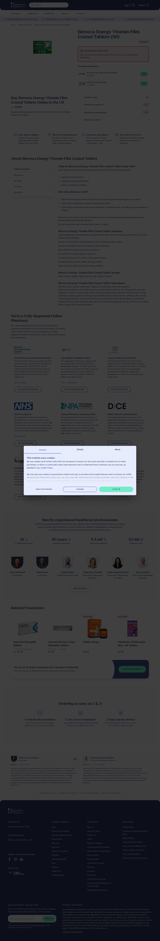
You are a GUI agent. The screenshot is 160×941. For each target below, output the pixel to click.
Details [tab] (80, 449)
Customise (80, 489)
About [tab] (117, 449)
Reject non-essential (44, 489)
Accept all (116, 489)
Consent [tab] (42, 449)
